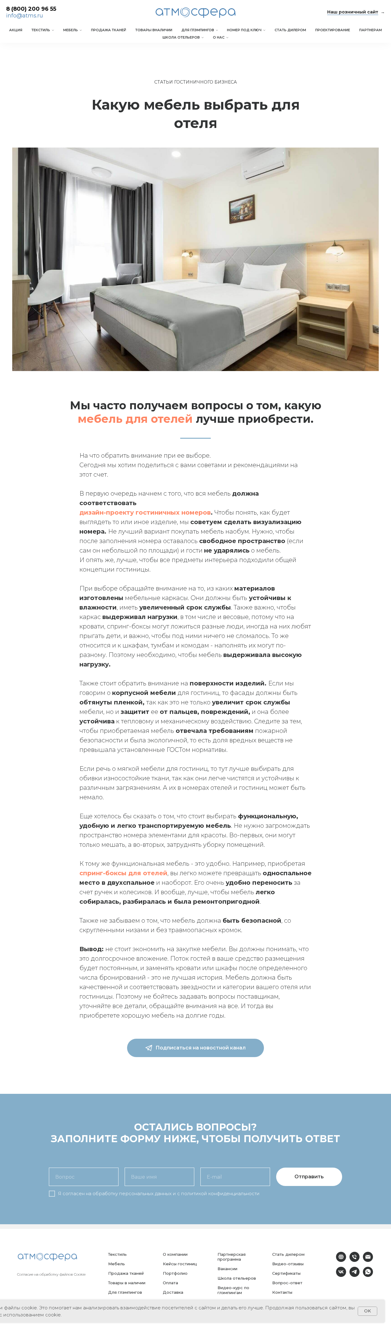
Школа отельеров (181, 37)
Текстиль (40, 30)
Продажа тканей (108, 30)
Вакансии (227, 1268)
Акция (15, 30)
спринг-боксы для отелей (123, 873)
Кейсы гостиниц (180, 1263)
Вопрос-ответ (287, 1282)
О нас (219, 37)
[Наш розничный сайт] (341, 1260)
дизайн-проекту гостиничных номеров (145, 512)
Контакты (282, 1292)
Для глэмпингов (197, 30)
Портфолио (175, 1273)
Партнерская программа (231, 1257)
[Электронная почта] (368, 1260)
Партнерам (370, 30)
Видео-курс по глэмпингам (233, 1290)
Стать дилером (290, 30)
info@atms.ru (24, 15)
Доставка (173, 1292)
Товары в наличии (126, 1282)
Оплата (170, 1282)
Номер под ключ (244, 30)
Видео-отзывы (288, 1263)
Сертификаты (286, 1273)
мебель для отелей (135, 419)
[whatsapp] (368, 1275)
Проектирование (332, 30)
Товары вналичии (153, 30)
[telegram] (354, 1275)
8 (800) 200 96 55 (31, 9)
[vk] (341, 1275)
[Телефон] (354, 1260)
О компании (175, 1254)
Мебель (70, 30)
